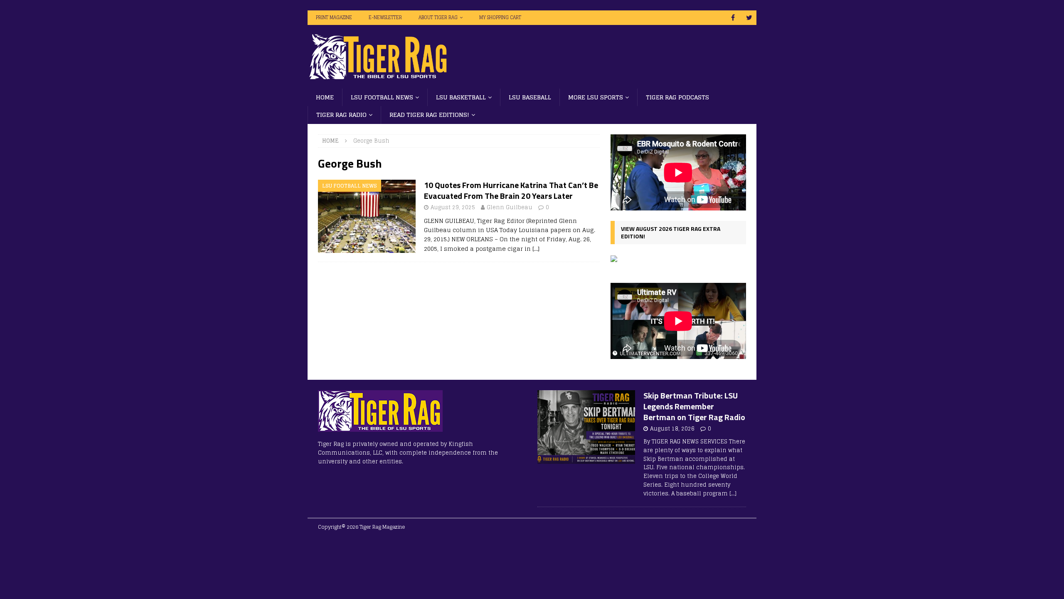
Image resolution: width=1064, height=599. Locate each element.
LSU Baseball (530, 97)
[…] (535, 248)
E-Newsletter (385, 17)
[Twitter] (749, 17)
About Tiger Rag (438, 17)
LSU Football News (382, 97)
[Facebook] (733, 17)
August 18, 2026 (672, 428)
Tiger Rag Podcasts (677, 97)
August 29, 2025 (453, 207)
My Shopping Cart (500, 17)
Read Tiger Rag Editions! (429, 114)
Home (325, 97)
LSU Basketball (461, 97)
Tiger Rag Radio (341, 114)
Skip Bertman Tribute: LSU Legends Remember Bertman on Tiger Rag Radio (694, 406)
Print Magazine (334, 17)
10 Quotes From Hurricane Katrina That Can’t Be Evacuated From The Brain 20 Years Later (511, 190)
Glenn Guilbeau (509, 207)
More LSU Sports (595, 97)
